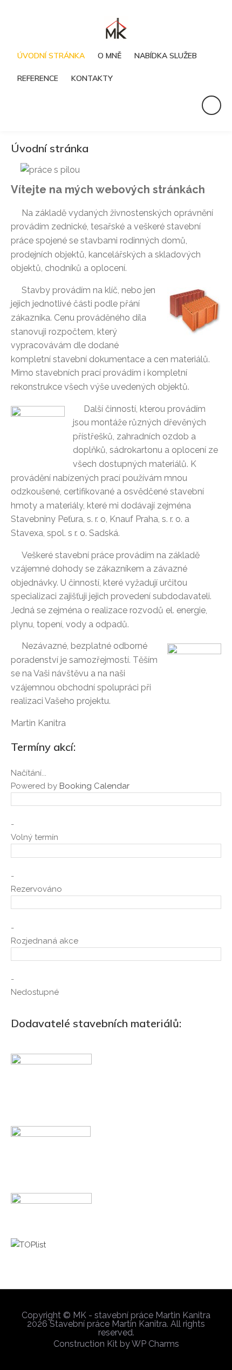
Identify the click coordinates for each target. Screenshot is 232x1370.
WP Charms (155, 1344)
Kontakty (92, 78)
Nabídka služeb (165, 55)
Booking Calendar (94, 786)
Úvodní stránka (51, 55)
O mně (109, 55)
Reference (37, 78)
